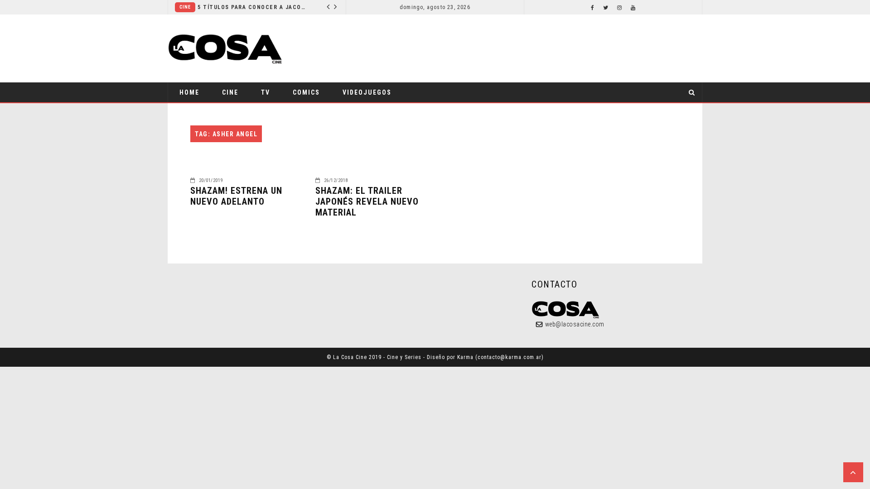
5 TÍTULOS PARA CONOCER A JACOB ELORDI (252, 7)
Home (189, 92)
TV (265, 92)
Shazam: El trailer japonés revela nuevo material (367, 201)
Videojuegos (367, 92)
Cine (185, 7)
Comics (306, 92)
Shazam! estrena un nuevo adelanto (236, 196)
